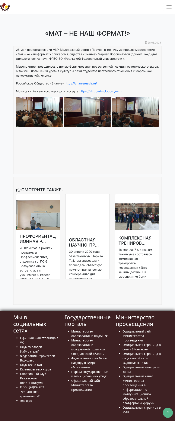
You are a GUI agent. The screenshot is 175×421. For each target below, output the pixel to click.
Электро (26, 401)
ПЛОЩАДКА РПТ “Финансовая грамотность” (32, 391)
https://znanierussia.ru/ (81, 83)
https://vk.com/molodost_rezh (100, 91)
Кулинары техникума (35, 369)
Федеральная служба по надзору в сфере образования (89, 362)
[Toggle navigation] (169, 7)
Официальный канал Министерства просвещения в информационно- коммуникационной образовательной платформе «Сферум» (138, 389)
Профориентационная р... (38, 239)
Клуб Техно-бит (31, 365)
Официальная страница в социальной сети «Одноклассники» (141, 358)
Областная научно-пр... (84, 242)
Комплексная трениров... (135, 240)
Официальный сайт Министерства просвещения (85, 385)
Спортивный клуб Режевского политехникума (33, 378)
